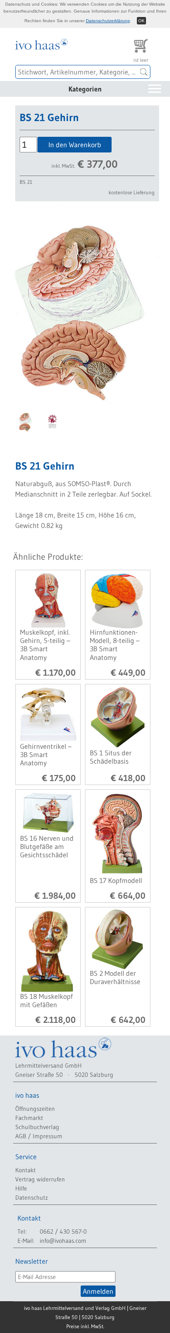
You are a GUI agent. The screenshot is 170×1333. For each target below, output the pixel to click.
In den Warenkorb (74, 144)
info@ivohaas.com (63, 1241)
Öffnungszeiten (35, 1109)
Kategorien (85, 89)
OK (141, 20)
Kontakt (25, 1170)
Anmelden (98, 1291)
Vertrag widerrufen (40, 1179)
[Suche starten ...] (143, 72)
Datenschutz (31, 1197)
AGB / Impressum (38, 1136)
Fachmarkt (29, 1118)
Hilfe (21, 1188)
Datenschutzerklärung (108, 20)
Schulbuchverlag (37, 1127)
